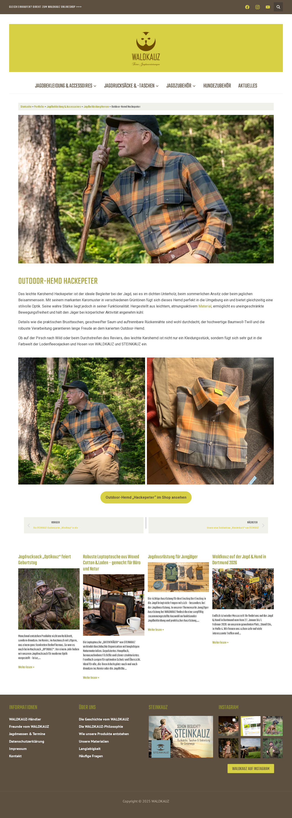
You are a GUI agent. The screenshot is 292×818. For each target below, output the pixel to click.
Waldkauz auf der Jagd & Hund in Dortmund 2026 (239, 560)
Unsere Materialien (94, 741)
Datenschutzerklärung (26, 741)
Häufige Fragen (91, 756)
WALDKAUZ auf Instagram (250, 769)
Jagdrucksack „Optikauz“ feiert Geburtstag (44, 560)
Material (204, 306)
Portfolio (39, 106)
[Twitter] (257, 7)
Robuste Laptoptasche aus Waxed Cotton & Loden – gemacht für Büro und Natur (112, 563)
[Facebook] (247, 7)
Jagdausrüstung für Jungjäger (173, 557)
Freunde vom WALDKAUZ (29, 726)
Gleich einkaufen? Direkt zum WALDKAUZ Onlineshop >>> (45, 7)
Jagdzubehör (178, 86)
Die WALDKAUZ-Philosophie (101, 726)
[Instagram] (268, 7)
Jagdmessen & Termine (27, 733)
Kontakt (15, 756)
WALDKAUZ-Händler (25, 719)
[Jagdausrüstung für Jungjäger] (178, 565)
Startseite (26, 106)
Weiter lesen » (26, 667)
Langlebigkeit (90, 748)
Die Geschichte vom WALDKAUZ (104, 719)
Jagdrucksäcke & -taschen (129, 86)
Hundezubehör (217, 86)
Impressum (18, 748)
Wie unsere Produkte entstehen (104, 733)
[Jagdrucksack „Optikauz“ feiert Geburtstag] (49, 571)
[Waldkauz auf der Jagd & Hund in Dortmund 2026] (243, 571)
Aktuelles (247, 86)
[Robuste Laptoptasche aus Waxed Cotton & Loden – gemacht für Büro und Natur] (113, 577)
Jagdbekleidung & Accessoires (63, 86)
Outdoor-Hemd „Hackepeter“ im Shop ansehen (146, 497)
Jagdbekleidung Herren (96, 106)
